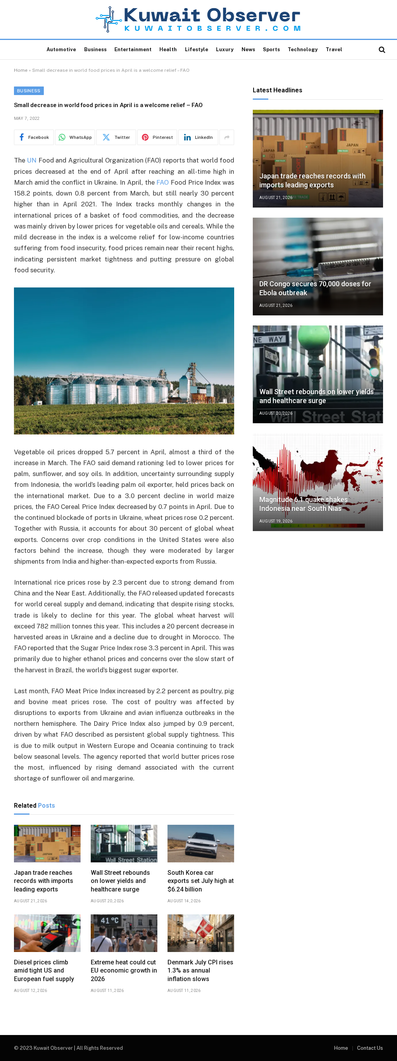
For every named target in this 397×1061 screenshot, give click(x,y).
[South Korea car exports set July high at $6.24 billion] (200, 843)
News (248, 49)
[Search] (381, 50)
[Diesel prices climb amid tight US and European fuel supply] (47, 933)
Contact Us (370, 1048)
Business (95, 49)
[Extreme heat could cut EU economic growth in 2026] (124, 933)
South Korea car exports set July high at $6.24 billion (200, 881)
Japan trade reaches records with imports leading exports (43, 881)
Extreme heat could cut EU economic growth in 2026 (124, 971)
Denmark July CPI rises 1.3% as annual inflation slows (200, 971)
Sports (271, 49)
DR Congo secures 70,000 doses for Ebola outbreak (315, 288)
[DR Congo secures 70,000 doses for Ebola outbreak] (318, 266)
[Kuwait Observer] (199, 19)
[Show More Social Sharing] (226, 137)
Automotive (61, 49)
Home (21, 70)
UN (31, 160)
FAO (162, 182)
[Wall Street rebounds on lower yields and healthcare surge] (124, 843)
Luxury (224, 49)
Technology (303, 49)
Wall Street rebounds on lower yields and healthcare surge (120, 881)
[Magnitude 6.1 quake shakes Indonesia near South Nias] (318, 482)
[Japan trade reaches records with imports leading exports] (47, 843)
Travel (334, 49)
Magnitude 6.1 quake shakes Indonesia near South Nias (303, 503)
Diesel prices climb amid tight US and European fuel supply (44, 971)
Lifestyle (196, 49)
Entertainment (133, 49)
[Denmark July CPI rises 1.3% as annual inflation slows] (200, 933)
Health (168, 49)
